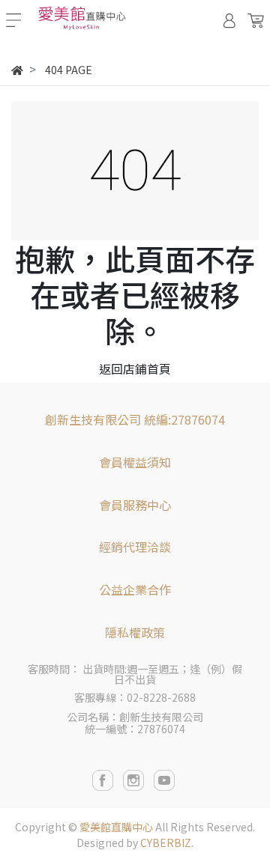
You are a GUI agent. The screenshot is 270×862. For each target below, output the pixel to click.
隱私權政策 (135, 632)
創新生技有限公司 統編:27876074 (135, 419)
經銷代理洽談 (135, 547)
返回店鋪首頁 (135, 368)
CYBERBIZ (165, 842)
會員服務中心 (135, 505)
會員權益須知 (135, 462)
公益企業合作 (135, 589)
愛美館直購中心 (116, 826)
